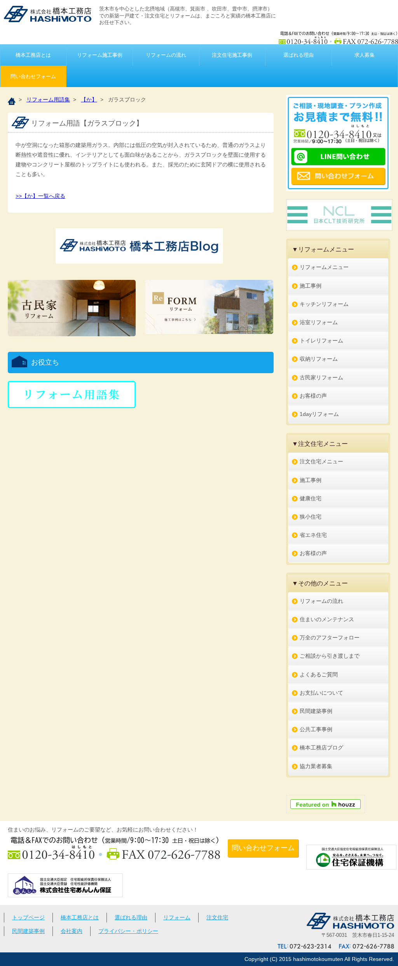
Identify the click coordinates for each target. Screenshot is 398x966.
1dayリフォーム (319, 414)
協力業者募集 (316, 766)
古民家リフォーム (321, 377)
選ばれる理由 (298, 55)
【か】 (89, 99)
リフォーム (176, 917)
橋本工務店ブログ (321, 747)
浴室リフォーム (319, 322)
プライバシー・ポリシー (128, 931)
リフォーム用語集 (48, 99)
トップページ (28, 917)
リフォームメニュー (324, 267)
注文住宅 (217, 917)
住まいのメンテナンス (327, 619)
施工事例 (310, 286)
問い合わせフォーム (33, 76)
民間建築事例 (316, 711)
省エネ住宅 (313, 535)
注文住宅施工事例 (232, 55)
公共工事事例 (316, 729)
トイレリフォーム (321, 340)
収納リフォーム (319, 359)
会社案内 (71, 931)
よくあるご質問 (319, 674)
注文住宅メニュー (321, 461)
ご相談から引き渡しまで (330, 656)
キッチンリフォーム (324, 304)
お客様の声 (313, 396)
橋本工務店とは (33, 55)
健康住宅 (310, 498)
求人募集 (364, 55)
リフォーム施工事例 (99, 55)
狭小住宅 (310, 517)
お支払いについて (321, 693)
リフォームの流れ (166, 55)
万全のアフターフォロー (330, 637)
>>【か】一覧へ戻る (40, 196)
